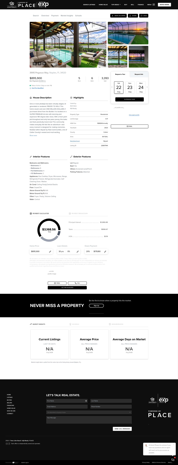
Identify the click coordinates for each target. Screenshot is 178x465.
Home (9, 394)
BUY (125, 4)
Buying (9, 400)
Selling (9, 403)
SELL (132, 4)
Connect (10, 413)
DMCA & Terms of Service (159, 462)
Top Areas (115, 4)
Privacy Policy (146, 462)
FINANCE (141, 4)
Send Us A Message (122, 429)
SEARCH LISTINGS (89, 4)
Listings (9, 397)
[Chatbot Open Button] (173, 460)
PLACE (31, 440)
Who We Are (11, 411)
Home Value (103, 4)
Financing (10, 405)
